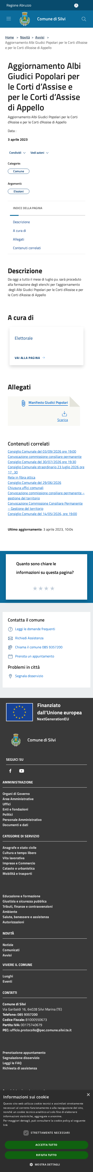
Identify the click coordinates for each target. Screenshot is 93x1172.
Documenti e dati (15, 824)
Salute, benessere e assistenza (26, 916)
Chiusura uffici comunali (25, 487)
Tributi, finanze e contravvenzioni (28, 906)
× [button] (88, 1094)
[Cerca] (84, 19)
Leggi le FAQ (12, 1062)
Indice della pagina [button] (27, 208)
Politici (8, 814)
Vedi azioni (37, 152)
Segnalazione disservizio (21, 1057)
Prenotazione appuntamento (24, 1052)
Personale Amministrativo (22, 819)
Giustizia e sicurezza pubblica (24, 901)
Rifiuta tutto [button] (46, 1155)
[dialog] (46, 1131)
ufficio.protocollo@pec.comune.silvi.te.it (41, 1030)
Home (9, 37)
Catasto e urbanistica (19, 868)
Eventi (7, 981)
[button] (46, 1164)
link (5, 1125)
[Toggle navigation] (8, 18)
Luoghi (8, 976)
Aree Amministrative (18, 798)
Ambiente (10, 911)
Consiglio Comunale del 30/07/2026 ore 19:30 (42, 461)
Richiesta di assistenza (20, 1068)
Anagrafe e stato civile (19, 847)
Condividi (15, 152)
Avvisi (39, 37)
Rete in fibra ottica (21, 477)
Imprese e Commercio (19, 863)
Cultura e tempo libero (19, 852)
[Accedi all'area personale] (76, 5)
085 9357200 (27, 1014)
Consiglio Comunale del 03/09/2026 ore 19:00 (42, 451)
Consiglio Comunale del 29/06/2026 (34, 482)
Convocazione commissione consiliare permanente (45, 456)
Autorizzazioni (13, 922)
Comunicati (11, 949)
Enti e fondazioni (15, 809)
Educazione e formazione (21, 896)
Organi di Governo (16, 793)
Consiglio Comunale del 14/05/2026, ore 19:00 (42, 513)
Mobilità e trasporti (17, 873)
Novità (25, 37)
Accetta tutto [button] (46, 1145)
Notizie (8, 944)
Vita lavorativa (13, 857)
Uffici (7, 804)
